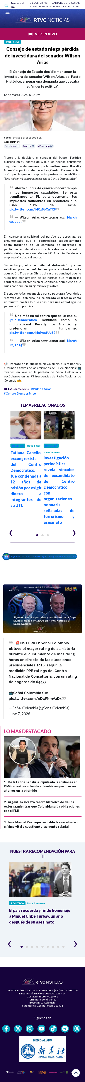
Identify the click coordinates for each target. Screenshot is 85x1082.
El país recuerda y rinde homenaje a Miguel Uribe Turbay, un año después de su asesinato (39, 916)
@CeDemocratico (23, 320)
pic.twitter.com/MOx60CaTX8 (32, 209)
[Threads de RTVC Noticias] (77, 1029)
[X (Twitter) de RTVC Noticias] (18, 1029)
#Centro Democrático (20, 393)
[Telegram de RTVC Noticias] (65, 1029)
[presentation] (10, 531)
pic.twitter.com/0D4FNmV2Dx (35, 699)
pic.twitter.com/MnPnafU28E (32, 333)
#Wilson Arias (41, 389)
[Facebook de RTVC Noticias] (6, 1029)
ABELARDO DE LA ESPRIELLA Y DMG (59, 2)
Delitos (18, 445)
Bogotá (51, 445)
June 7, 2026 (19, 713)
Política (12, 42)
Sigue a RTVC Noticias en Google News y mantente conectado (44, 556)
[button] (37, 535)
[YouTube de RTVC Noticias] (41, 1029)
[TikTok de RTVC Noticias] (53, 1029)
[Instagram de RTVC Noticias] (30, 1029)
